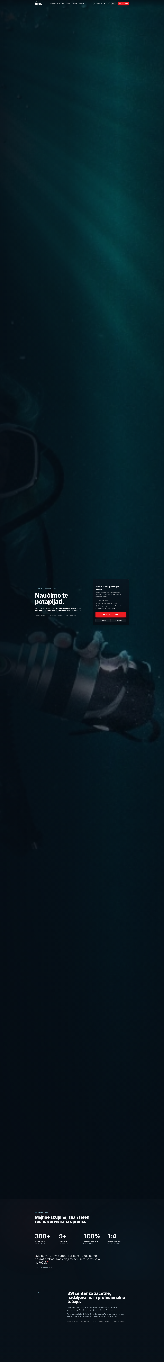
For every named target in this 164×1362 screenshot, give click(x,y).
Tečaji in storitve (55, 3)
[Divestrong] (38, 3)
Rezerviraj (123, 3)
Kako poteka (66, 3)
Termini (74, 3)
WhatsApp (119, 620)
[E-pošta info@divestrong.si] (108, 3)
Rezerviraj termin (110, 614)
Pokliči (104, 620)
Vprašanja (82, 3)
